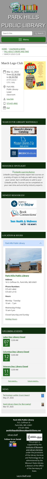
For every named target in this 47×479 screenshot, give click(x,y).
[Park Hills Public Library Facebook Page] (10, 445)
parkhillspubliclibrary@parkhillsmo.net (23, 430)
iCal (8, 108)
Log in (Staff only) (24, 476)
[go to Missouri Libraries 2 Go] (23, 141)
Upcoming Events (12, 331)
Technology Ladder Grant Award (16, 395)
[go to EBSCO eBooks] (23, 153)
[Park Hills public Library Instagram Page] (14, 445)
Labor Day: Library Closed (14, 337)
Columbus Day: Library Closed (16, 352)
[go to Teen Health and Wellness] (23, 222)
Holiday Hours (11, 319)
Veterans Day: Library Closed (15, 366)
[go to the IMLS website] (34, 437)
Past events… (13, 381)
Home (4, 49)
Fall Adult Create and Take (16, 51)
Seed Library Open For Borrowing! (17, 404)
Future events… (33, 381)
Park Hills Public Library (15, 243)
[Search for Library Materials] (23, 130)
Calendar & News (17, 49)
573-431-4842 (12, 103)
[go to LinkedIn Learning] (23, 172)
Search (40, 33)
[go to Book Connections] (23, 213)
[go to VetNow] (23, 203)
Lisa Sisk (10, 99)
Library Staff (13, 435)
